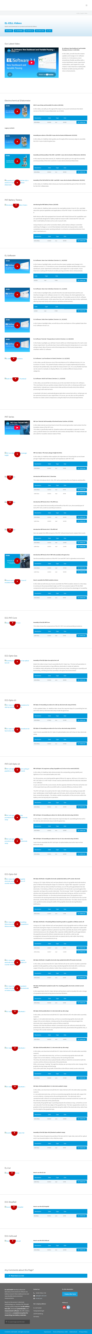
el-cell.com (39, 1298)
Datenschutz (73, 1332)
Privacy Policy (83, 1332)
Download (82, 122)
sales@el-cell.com (41, 1296)
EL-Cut (49, 30)
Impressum (47, 1332)
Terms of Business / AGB (60, 1332)
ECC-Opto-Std (40, 30)
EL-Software (18, 30)
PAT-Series (9, 30)
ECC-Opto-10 (29, 30)
